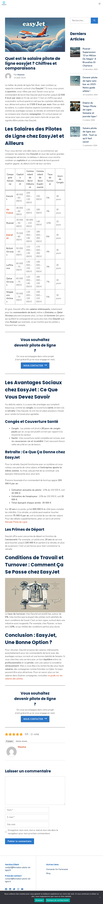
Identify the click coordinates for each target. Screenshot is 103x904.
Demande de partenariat (57, 869)
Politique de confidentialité (58, 900)
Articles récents (21, 741)
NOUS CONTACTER (33, 365)
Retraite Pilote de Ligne (16, 522)
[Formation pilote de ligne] (4, 4)
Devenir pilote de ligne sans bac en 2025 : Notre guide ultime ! (90, 84)
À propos (9, 741)
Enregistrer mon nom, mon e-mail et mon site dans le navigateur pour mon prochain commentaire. (33, 832)
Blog (48, 873)
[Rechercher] (94, 21)
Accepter (39, 900)
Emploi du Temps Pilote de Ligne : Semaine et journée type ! (90, 109)
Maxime (20, 74)
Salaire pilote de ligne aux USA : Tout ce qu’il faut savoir (90, 135)
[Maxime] (12, 756)
